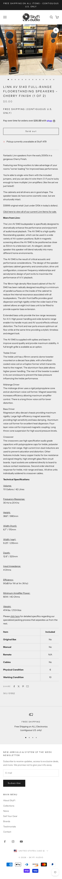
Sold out (31, 131)
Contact (7, 831)
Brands (6, 821)
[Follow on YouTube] (21, 841)
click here (15, 616)
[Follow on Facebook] (4, 841)
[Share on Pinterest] (23, 686)
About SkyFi (9, 800)
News (6, 811)
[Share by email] (27, 686)
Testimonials (9, 826)
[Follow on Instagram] (13, 841)
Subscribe (14, 783)
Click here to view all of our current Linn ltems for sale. (30, 211)
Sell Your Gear (10, 816)
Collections (8, 805)
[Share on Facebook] (14, 686)
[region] (31, 722)
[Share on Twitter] (18, 686)
